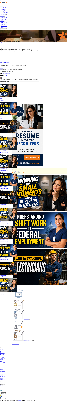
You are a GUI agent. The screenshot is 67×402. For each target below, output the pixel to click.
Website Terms (1, 380)
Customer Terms (2, 377)
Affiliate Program (2, 367)
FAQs (0, 370)
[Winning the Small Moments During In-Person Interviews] (40, 210)
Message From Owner (2, 371)
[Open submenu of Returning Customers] (6, 14)
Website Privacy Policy (2, 379)
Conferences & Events (2, 358)
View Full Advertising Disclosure (15, 344)
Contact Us (1, 369)
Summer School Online (2, 362)
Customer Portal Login (2, 376)
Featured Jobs (1, 359)
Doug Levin (6, 75)
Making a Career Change (3, 352)
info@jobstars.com (2, 386)
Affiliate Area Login (2, 374)
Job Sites (1, 361)
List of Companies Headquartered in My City (6, 63)
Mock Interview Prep (2, 353)
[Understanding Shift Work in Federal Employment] (40, 247)
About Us (1, 366)
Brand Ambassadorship (2, 368)
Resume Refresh (2, 354)
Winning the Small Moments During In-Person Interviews (19, 211)
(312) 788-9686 (2, 385)
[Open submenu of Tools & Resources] (4, 21)
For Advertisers (1, 378)
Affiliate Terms (1, 375)
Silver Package (1, 349)
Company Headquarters (2, 357)
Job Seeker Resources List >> (6, 73)
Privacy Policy (19, 400)
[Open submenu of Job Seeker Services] (4, 16)
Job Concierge (1, 351)
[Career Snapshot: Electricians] (40, 284)
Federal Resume (2, 350)
